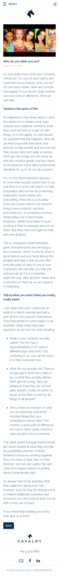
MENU (12, 4)
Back (8, 525)
